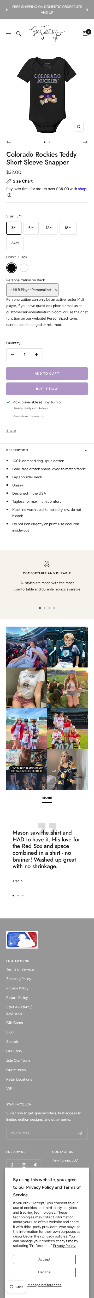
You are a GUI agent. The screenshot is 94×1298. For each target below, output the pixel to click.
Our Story (14, 1051)
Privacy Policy (17, 988)
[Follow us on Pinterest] (36, 1165)
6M (31, 228)
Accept (44, 1259)
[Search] (18, 33)
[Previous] (8, 142)
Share (11, 430)
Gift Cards (14, 1023)
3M (13, 228)
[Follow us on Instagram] (24, 1165)
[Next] (85, 142)
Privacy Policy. (64, 1246)
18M (68, 228)
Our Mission (16, 1070)
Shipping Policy (18, 979)
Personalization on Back (25, 280)
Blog (10, 1032)
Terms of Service (20, 969)
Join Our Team (18, 1060)
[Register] (80, 1133)
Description (17, 450)
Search (12, 1041)
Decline (44, 1272)
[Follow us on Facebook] (12, 1165)
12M (49, 228)
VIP (9, 1089)
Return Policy (17, 997)
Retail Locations (19, 1079)
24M (15, 243)
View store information (29, 416)
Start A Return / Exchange (19, 1010)
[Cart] (85, 33)
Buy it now (47, 389)
